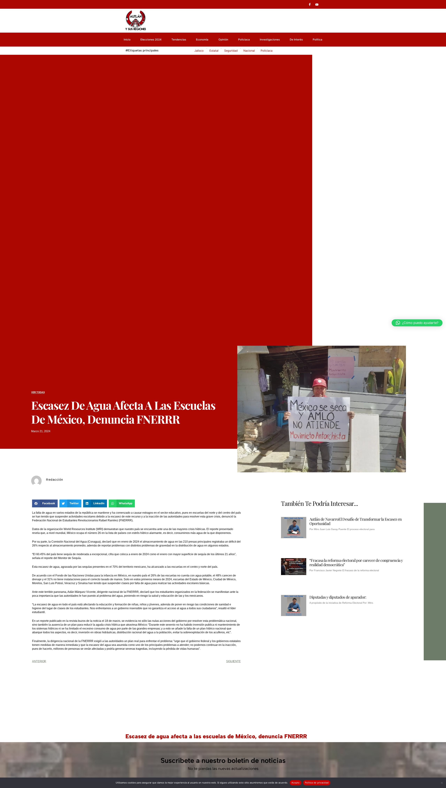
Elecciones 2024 (151, 39)
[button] (45, 503)
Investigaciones (270, 39)
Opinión (223, 39)
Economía (202, 39)
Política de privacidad (317, 782)
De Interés (296, 39)
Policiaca (244, 39)
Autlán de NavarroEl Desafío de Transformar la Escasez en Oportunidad (355, 521)
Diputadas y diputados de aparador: (337, 597)
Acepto (295, 782)
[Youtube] (317, 4)
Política (317, 39)
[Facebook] (309, 4)
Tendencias (178, 39)
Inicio (127, 39)
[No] (441, 783)
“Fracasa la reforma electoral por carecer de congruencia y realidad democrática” (356, 562)
